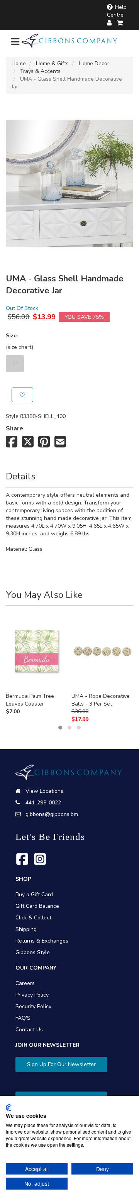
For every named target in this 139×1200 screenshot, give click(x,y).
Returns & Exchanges (41, 940)
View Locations (44, 791)
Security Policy (33, 1006)
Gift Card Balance (37, 906)
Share (14, 428)
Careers (25, 983)
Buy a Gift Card (34, 894)
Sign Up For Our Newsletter (61, 1064)
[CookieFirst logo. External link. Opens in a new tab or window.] (9, 1107)
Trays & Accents (40, 71)
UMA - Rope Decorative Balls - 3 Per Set (100, 699)
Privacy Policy (32, 995)
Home (19, 63)
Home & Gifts (52, 63)
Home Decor (94, 63)
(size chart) (19, 347)
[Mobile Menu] (15, 43)
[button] (60, 727)
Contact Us (29, 1029)
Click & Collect (33, 917)
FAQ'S (23, 1018)
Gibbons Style (32, 952)
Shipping (26, 929)
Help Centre (117, 11)
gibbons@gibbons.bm (51, 814)
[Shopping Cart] (120, 23)
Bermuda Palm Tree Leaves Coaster (30, 699)
